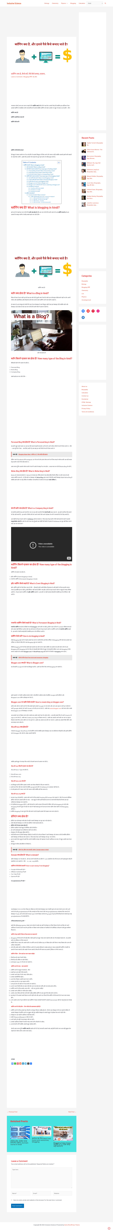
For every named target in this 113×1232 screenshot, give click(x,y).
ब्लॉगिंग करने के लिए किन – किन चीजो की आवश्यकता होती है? (42, 202)
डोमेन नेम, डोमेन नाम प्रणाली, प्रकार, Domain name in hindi (19, 1143)
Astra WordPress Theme (72, 1225)
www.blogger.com (55, 708)
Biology (47, 3)
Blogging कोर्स (28, 77)
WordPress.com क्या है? (35, 189)
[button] (67, 3)
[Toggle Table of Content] (58, 162)
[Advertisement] (41, 24)
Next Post (72, 1112)
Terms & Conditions (88, 412)
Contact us (85, 396)
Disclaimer (85, 399)
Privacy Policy (86, 408)
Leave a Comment (16, 77)
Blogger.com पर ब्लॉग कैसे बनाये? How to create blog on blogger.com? (44, 184)
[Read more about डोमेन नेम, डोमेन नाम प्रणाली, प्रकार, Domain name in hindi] (20, 1132)
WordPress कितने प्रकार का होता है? (37, 188)
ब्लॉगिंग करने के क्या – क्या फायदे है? (38, 200)
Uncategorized (86, 300)
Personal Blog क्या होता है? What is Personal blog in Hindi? (42, 170)
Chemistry (55, 3)
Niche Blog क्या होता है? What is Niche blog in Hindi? (40, 172)
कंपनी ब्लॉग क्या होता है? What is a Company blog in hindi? (41, 174)
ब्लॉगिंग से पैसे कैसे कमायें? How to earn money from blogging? (43, 196)
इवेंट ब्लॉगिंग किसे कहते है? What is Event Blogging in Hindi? (41, 178)
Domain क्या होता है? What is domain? (37, 194)
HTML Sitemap (86, 402)
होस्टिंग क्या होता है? (31, 193)
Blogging (73, 3)
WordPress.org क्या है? (35, 191)
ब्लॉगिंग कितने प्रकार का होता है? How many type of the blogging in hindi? (43, 176)
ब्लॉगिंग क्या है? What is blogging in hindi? (34, 165)
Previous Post (12, 1112)
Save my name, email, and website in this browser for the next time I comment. (37, 1200)
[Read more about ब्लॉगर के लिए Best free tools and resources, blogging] (41, 1131)
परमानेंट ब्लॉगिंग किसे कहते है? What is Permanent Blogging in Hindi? (43, 179)
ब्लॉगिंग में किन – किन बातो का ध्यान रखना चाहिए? (40, 199)
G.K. (83, 293)
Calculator (82, 3)
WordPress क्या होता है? (34, 186)
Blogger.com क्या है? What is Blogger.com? (38, 183)
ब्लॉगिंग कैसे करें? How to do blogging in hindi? (39, 181)
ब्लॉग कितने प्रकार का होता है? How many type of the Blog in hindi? (42, 169)
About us (84, 386)
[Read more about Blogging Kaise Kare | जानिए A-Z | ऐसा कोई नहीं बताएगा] (63, 1133)
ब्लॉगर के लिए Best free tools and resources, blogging (41, 1140)
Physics (63, 3)
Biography (85, 281)
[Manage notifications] (109, 1228)
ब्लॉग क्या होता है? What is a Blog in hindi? (36, 167)
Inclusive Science (14, 3)
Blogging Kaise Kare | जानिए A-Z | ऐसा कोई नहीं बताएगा (62, 1144)
